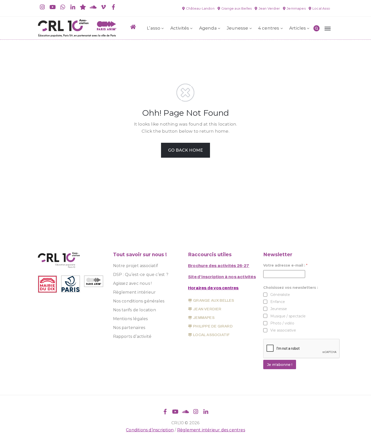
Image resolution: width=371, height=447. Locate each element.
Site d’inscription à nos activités (222, 276)
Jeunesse (237, 28)
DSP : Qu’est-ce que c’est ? (140, 274)
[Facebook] (113, 7)
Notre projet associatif (135, 265)
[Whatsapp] (62, 7)
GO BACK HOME (185, 150)
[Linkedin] (72, 7)
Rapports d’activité (132, 336)
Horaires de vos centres (213, 288)
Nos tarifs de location (134, 310)
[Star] (83, 7)
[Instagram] (42, 7)
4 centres (268, 28)
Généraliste (280, 294)
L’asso (153, 28)
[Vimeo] (103, 7)
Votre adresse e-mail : (285, 265)
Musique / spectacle (288, 316)
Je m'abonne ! (279, 364)
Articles (297, 28)
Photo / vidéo (282, 323)
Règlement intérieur (134, 292)
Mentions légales (130, 318)
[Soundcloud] (93, 7)
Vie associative (283, 330)
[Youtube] (52, 7)
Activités (179, 28)
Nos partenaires (129, 327)
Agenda (208, 28)
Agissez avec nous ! (132, 283)
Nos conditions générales (139, 301)
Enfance (277, 301)
